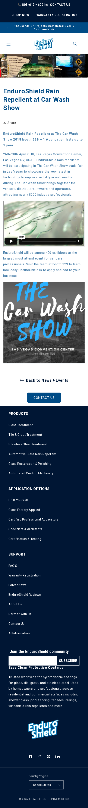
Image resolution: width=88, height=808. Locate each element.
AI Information (19, 633)
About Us (15, 604)
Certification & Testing (25, 539)
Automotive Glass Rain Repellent (33, 454)
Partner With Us (20, 614)
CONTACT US (60, 4)
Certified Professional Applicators (33, 519)
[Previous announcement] (8, 28)
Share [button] (11, 123)
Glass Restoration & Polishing (30, 463)
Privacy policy (60, 799)
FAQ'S (13, 566)
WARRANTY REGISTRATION (57, 15)
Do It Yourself (18, 500)
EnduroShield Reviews (25, 594)
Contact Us (17, 623)
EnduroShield (37, 799)
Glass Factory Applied (24, 510)
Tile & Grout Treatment (25, 434)
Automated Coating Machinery (31, 473)
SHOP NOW (20, 15)
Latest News (18, 585)
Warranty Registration (25, 575)
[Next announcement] (80, 28)
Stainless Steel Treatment (28, 444)
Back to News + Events (47, 380)
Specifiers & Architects (25, 529)
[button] (8, 43)
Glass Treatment (21, 425)
